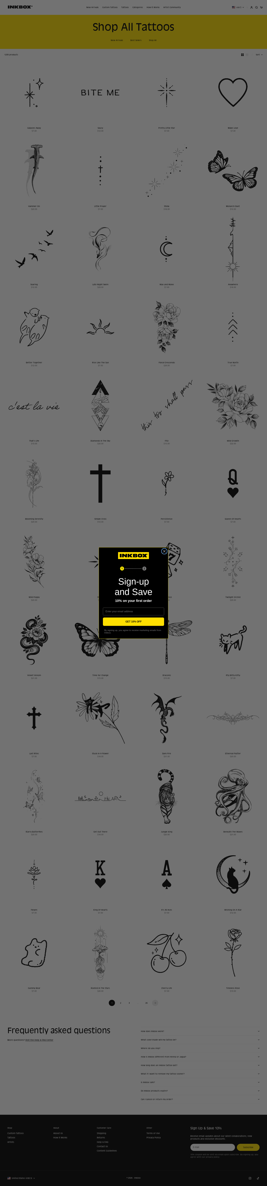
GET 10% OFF (133, 621)
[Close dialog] (164, 551)
